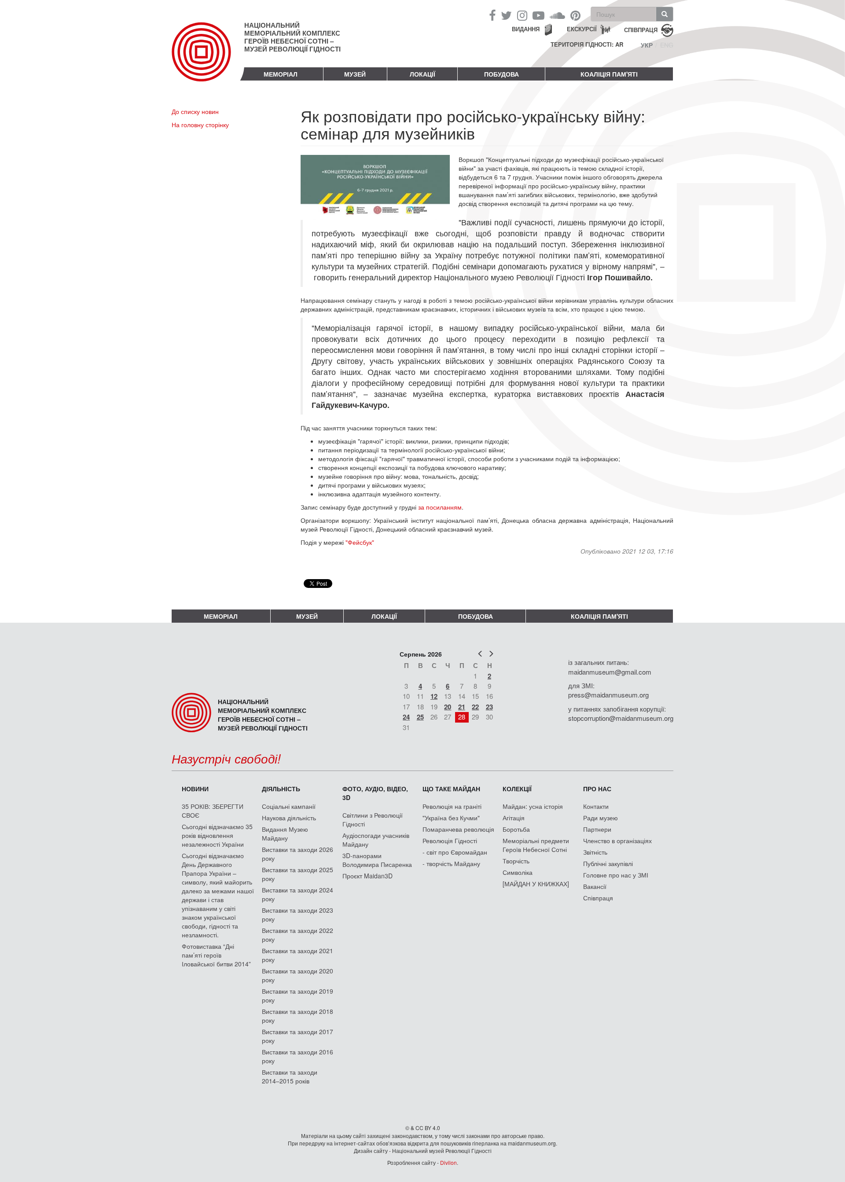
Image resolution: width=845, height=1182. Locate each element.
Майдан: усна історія (533, 806)
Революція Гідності (449, 840)
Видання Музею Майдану (285, 833)
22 (475, 707)
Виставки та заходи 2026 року (297, 854)
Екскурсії (582, 29)
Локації (422, 74)
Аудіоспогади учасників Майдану (375, 839)
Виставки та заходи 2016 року (297, 1056)
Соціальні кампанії (289, 806)
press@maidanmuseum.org (608, 694)
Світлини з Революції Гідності (372, 819)
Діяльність (281, 788)
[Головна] (208, 59)
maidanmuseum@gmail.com (609, 671)
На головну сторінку (200, 124)
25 (420, 717)
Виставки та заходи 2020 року (297, 975)
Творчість (516, 860)
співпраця (641, 29)
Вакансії (594, 886)
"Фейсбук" (359, 542)
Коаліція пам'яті (609, 74)
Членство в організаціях (617, 840)
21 (461, 707)
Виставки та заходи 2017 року (297, 1036)
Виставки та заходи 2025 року (297, 874)
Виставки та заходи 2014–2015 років (289, 1076)
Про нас (597, 788)
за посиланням (440, 507)
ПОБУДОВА (501, 74)
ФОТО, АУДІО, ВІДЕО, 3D (375, 793)
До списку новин (195, 111)
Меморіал (281, 74)
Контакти (596, 806)
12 (433, 696)
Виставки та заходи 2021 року (297, 955)
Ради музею (600, 817)
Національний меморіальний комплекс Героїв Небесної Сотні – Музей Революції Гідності (292, 37)
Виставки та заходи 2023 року (297, 914)
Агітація (514, 817)
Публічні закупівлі (608, 863)
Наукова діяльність (289, 817)
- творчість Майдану (451, 863)
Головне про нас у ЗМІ (615, 874)
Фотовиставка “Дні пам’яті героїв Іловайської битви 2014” (216, 955)
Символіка (518, 872)
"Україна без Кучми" (451, 817)
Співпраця (598, 897)
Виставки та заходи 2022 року (297, 934)
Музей (355, 74)
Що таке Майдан (451, 788)
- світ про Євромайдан (454, 852)
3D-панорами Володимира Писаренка (377, 860)
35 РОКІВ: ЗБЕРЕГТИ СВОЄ (212, 810)
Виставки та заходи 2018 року (297, 1015)
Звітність (595, 852)
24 (406, 717)
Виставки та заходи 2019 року (297, 995)
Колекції (517, 788)
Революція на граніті (451, 806)
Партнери (597, 829)
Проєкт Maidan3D (367, 875)
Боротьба (516, 829)
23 (489, 707)
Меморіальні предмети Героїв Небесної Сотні (536, 845)
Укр (647, 44)
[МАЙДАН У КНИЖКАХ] (536, 883)
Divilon (448, 1162)
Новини (195, 788)
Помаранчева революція (458, 829)
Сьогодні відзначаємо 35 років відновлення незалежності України (217, 835)
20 (447, 707)
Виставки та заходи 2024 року (297, 894)
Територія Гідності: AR (587, 44)
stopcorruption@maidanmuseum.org (620, 718)
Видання (526, 29)
